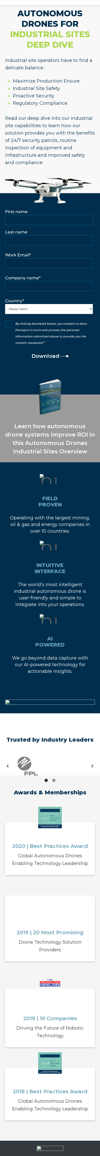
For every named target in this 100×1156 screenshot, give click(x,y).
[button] (7, 766)
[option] (27, 766)
